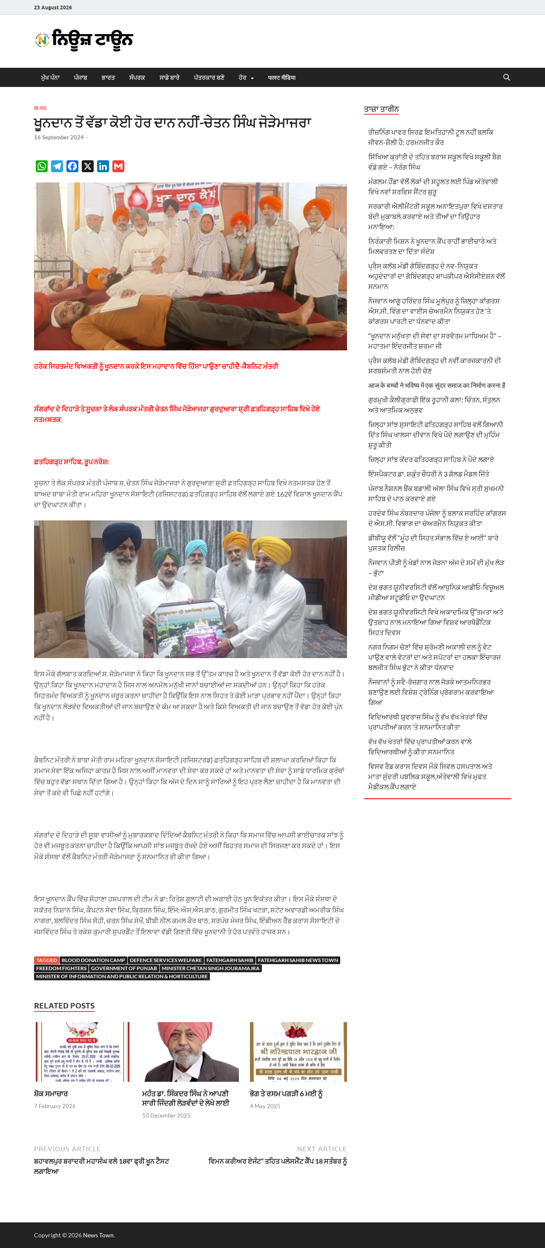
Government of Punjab (124, 968)
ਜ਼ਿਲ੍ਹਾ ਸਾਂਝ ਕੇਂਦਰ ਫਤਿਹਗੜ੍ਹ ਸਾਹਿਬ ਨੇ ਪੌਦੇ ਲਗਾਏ (431, 459)
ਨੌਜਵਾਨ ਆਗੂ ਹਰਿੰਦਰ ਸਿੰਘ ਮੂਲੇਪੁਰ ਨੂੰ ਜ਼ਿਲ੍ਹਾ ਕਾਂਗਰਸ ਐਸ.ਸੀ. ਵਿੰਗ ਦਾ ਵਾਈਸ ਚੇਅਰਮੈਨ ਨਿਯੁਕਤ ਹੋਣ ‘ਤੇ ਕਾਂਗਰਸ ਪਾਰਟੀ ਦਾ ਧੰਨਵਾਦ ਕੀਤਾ (434, 311)
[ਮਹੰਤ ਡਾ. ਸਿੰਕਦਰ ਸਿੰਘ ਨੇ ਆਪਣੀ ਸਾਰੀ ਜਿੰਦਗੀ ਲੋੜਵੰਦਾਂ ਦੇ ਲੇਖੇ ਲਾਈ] (190, 1054)
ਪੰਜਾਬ (80, 77)
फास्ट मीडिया (281, 77)
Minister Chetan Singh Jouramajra (211, 968)
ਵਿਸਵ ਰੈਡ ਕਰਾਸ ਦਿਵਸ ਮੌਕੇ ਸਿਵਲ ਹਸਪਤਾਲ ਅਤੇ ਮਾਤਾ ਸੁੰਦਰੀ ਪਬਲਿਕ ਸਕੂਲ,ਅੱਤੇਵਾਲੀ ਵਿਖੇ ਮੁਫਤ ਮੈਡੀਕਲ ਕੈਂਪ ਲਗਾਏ (430, 776)
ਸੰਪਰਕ (137, 77)
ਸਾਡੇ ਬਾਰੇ (170, 77)
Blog (40, 108)
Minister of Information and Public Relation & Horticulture (122, 976)
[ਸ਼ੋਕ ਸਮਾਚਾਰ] (82, 1054)
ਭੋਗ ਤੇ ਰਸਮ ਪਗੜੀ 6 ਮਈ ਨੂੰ (286, 1093)
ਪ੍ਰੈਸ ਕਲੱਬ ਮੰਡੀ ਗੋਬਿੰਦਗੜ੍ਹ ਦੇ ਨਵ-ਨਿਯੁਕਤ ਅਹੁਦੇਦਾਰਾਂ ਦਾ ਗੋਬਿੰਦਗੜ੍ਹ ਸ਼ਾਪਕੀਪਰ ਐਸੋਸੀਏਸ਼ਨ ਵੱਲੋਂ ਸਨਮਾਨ (436, 276)
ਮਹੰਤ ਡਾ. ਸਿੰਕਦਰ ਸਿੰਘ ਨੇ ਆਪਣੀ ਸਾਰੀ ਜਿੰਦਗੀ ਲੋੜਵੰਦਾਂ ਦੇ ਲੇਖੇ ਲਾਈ (185, 1098)
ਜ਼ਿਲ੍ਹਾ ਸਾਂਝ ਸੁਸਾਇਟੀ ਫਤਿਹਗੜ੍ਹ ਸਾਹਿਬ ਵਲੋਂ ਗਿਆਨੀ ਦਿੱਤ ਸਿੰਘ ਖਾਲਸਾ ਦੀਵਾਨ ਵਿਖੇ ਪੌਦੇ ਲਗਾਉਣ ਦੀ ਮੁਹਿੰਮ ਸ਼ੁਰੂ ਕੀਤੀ (435, 434)
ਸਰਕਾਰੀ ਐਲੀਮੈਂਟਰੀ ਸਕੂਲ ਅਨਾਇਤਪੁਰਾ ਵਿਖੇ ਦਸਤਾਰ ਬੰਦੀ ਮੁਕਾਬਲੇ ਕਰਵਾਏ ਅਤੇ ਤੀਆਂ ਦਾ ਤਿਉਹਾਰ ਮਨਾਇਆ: (435, 216)
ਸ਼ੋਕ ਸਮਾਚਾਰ (51, 1093)
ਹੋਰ (243, 77)
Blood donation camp (93, 960)
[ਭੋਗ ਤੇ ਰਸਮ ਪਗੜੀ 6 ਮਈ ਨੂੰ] (298, 1054)
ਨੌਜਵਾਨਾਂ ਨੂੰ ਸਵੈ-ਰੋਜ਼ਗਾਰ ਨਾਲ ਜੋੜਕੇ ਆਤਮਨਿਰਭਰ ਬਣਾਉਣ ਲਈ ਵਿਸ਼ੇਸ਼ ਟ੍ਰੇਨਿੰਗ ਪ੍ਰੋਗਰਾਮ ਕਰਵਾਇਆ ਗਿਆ (431, 692)
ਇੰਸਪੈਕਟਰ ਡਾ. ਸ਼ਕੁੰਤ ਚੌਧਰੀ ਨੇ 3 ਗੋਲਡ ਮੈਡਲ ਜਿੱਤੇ (428, 474)
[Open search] (506, 77)
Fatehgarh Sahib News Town (298, 960)
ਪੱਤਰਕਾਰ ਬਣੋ (209, 77)
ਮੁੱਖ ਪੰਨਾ (50, 77)
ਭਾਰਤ (108, 77)
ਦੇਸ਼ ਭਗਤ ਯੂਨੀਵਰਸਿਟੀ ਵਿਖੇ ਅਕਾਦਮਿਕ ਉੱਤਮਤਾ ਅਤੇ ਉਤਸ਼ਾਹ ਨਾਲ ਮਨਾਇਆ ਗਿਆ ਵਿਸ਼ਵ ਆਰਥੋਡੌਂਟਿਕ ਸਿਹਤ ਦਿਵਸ (435, 622)
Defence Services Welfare (166, 960)
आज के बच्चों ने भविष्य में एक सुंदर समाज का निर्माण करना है (436, 385)
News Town (98, 1235)
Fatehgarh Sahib (230, 960)
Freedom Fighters (61, 968)
